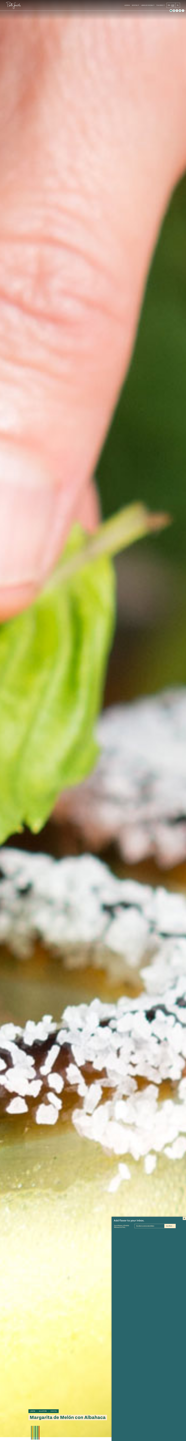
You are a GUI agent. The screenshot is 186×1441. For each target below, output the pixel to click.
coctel (54, 1411)
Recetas (135, 5)
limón (32, 1411)
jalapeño (43, 1411)
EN (169, 5)
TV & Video (159, 5)
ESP (172, 5)
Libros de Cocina (147, 5)
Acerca (127, 5)
